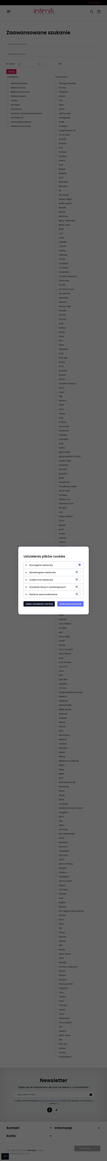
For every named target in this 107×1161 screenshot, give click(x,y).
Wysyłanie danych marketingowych (47, 587)
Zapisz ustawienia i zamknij (39, 603)
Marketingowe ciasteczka (42, 572)
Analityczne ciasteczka (41, 579)
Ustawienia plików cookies (44, 556)
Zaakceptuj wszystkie (70, 603)
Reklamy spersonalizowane (43, 594)
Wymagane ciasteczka (41, 565)
